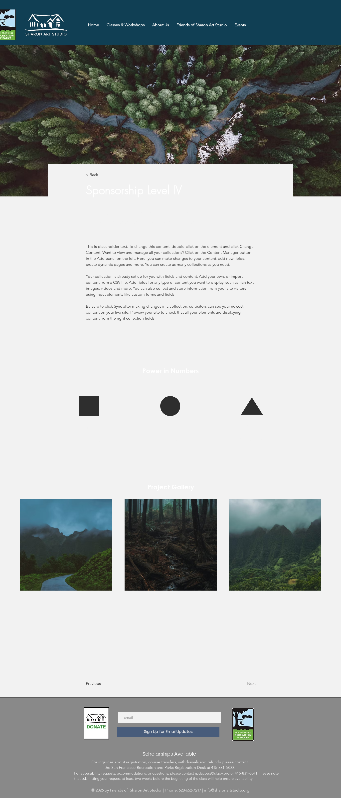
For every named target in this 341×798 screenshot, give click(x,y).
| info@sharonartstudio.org (225, 790)
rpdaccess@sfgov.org (212, 773)
